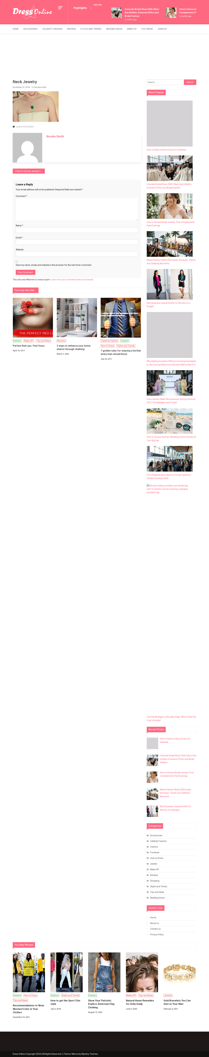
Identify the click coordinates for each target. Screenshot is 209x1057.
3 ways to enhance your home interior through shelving (73, 347)
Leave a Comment (25, 126)
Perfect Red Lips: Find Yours (29, 345)
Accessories (30, 29)
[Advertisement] (104, 56)
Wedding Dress (114, 29)
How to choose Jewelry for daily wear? (31, 171)
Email (19, 237)
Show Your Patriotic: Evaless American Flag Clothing (101, 1004)
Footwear (147, 29)
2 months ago (125, 20)
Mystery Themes (89, 1054)
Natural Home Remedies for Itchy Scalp (140, 1002)
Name (19, 225)
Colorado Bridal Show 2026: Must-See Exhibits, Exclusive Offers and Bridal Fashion (136, 12)
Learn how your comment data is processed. (72, 279)
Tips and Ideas (43, 341)
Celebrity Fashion (52, 29)
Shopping (154, 881)
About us (154, 923)
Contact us (155, 929)
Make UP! (132, 29)
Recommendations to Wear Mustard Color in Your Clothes (28, 1009)
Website (20, 249)
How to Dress (107, 346)
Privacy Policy (157, 934)
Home (16, 29)
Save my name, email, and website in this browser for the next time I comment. (54, 265)
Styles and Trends (90, 29)
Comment (21, 196)
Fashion (71, 29)
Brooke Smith (40, 87)
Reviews (61, 341)
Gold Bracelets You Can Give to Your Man (177, 1002)
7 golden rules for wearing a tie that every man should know (121, 352)
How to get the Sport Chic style (65, 1002)
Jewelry (162, 29)
